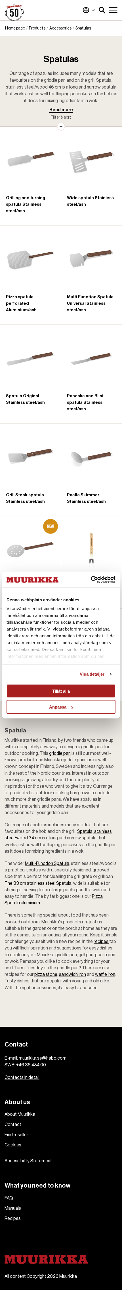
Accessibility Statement (28, 1161)
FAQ (9, 1198)
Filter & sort (61, 117)
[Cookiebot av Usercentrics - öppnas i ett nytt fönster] (90, 579)
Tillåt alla (61, 690)
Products (37, 28)
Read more (61, 110)
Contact (13, 1124)
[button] (102, 10)
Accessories (60, 28)
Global (89, 10)
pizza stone (45, 974)
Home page (15, 28)
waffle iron (105, 974)
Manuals (13, 1208)
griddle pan (60, 753)
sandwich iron (72, 974)
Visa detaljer (92, 674)
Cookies (13, 1145)
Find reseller (16, 1135)
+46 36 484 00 (31, 1065)
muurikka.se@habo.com (42, 1058)
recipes (101, 941)
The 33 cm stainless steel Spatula (38, 883)
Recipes (13, 1218)
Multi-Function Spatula (47, 863)
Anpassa (57, 707)
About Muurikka (20, 1114)
